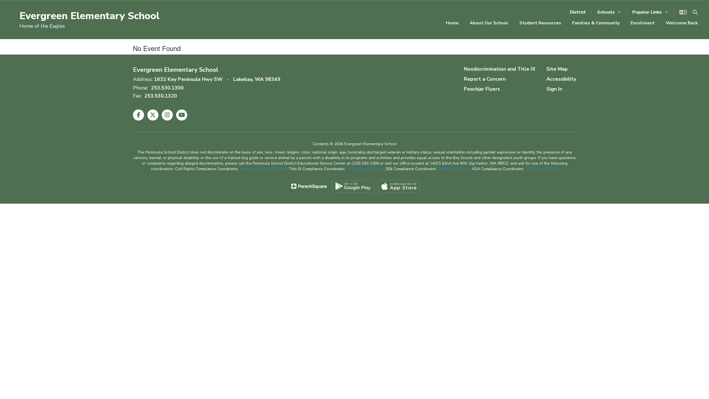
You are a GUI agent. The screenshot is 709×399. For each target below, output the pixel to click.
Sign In (554, 89)
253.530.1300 (167, 88)
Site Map (557, 69)
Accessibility (561, 79)
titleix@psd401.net (365, 169)
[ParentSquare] (309, 186)
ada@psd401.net (541, 169)
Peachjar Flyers (482, 89)
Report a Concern (485, 79)
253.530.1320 (160, 96)
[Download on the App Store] (399, 186)
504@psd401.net (454, 169)
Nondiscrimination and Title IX (499, 69)
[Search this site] (695, 12)
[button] (609, 12)
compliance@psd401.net (263, 169)
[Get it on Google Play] (353, 186)
